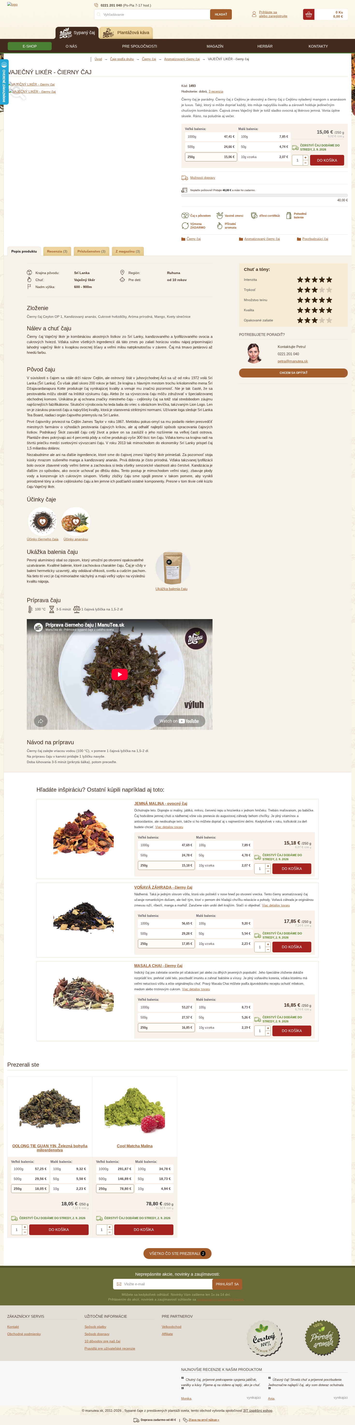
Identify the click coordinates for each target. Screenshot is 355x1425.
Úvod (98, 59)
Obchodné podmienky (24, 1334)
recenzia (216, 91)
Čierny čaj (194, 239)
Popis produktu (24, 251)
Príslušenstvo (89, 251)
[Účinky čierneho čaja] (44, 510)
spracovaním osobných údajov (220, 1299)
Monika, (186, 1398)
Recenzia (55, 251)
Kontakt (13, 1327)
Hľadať (221, 14)
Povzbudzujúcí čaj (315, 239)
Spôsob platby (95, 1327)
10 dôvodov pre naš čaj (102, 1341)
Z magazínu (126, 251)
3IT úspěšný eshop (257, 1410)
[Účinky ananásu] (76, 510)
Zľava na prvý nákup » (204, 1420)
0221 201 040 (288, 354)
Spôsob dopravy (97, 1334)
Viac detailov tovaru (169, 827)
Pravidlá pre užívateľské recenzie (110, 1348)
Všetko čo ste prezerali (176, 1253)
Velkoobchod (171, 1327)
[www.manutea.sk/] (36, 4)
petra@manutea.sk (293, 361)
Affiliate (167, 1334)
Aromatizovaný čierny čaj (262, 239)
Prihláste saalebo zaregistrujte (273, 14)
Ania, (271, 1398)
